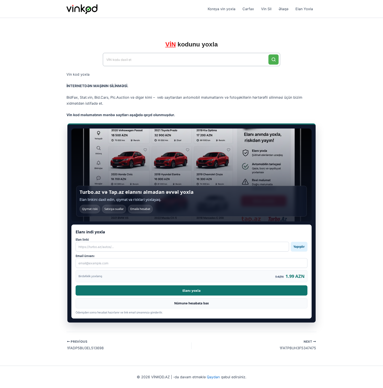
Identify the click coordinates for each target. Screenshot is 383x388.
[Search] (273, 59)
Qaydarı (213, 377)
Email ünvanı (85, 256)
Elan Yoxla (304, 9)
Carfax (248, 9)
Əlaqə (283, 9)
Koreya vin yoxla (221, 9)
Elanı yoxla (191, 290)
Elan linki (190, 243)
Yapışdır (299, 247)
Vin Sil (266, 9)
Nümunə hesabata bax (191, 303)
